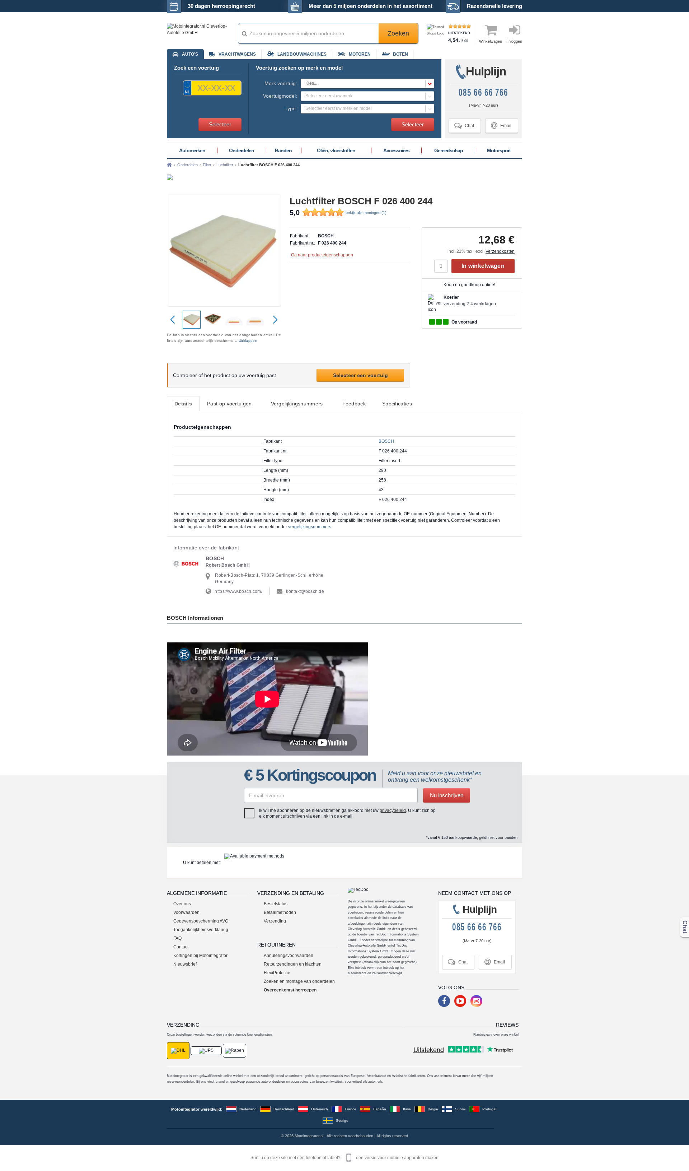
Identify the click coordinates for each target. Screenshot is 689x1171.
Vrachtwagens (237, 54)
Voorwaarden (186, 912)
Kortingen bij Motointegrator (200, 955)
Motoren (360, 54)
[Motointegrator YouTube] (460, 1001)
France (350, 1109)
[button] (367, 83)
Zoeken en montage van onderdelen (299, 981)
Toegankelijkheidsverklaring (200, 929)
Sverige (342, 1121)
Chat (464, 125)
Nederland (248, 1109)
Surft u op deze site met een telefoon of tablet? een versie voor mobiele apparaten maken (344, 1157)
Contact (180, 946)
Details (183, 403)
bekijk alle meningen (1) (366, 212)
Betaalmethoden (280, 912)
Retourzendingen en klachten (293, 964)
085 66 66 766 (483, 92)
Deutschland (283, 1109)
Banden (283, 150)
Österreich (319, 1109)
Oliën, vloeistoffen (336, 150)
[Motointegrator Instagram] (476, 1001)
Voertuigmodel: (280, 96)
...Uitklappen (246, 341)
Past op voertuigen (229, 403)
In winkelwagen (483, 266)
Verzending (275, 921)
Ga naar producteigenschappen (322, 254)
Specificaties (397, 403)
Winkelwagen (490, 41)
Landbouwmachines (302, 54)
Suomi (460, 1109)
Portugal (489, 1109)
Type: (291, 108)
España (379, 1109)
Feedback (354, 403)
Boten (400, 54)
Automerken (192, 150)
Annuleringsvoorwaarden (288, 955)
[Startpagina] (169, 165)
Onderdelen (241, 150)
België (433, 1109)
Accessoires (396, 150)
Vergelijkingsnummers (297, 403)
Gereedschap (448, 150)
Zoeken (398, 33)
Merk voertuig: (280, 83)
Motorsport (499, 150)
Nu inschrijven (446, 795)
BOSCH (386, 441)
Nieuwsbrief (185, 964)
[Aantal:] (442, 266)
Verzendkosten (500, 251)
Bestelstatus (275, 903)
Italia (407, 1109)
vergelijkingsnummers (309, 526)
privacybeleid (393, 810)
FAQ (177, 938)
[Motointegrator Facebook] (444, 1001)
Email (501, 125)
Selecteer (220, 124)
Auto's (190, 54)
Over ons (182, 903)
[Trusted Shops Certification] (436, 33)
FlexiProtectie (277, 972)
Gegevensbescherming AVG (200, 921)
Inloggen (514, 41)
